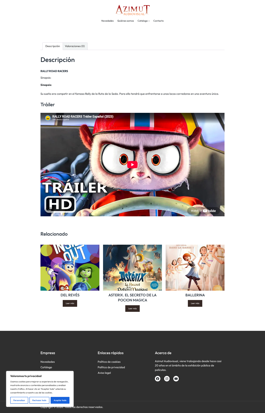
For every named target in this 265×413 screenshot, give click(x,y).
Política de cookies (109, 361)
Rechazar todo (39, 400)
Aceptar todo (60, 400)
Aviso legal (104, 373)
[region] (40, 389)
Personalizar (19, 400)
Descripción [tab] (52, 46)
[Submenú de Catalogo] (149, 21)
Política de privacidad (111, 367)
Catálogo (46, 367)
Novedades (47, 361)
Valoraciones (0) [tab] (75, 46)
